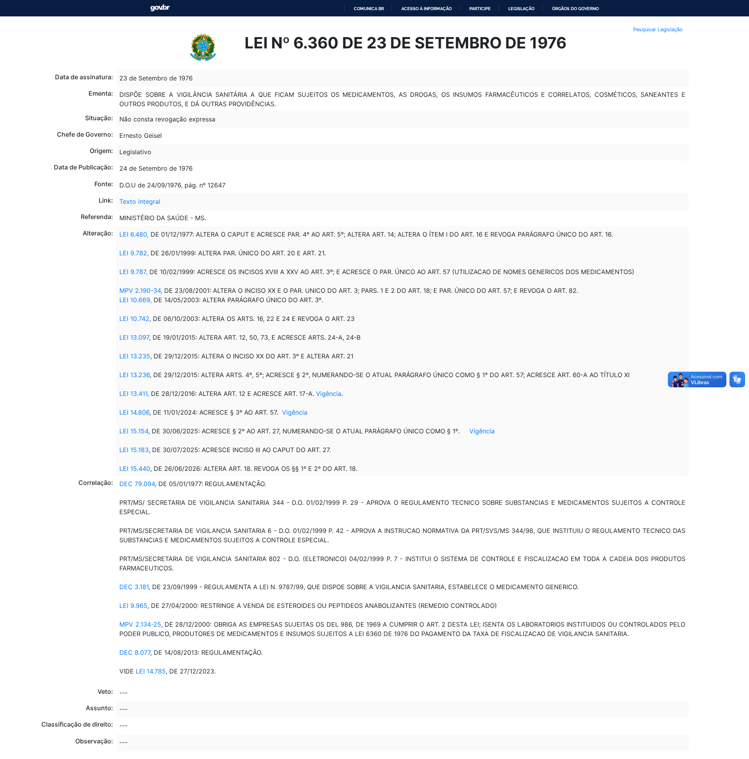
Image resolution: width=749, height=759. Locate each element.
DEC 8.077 (134, 652)
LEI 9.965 (133, 605)
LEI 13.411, (134, 393)
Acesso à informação (426, 8)
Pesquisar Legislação (658, 29)
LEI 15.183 (134, 450)
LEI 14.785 (151, 671)
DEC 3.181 (134, 587)
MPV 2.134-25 (140, 624)
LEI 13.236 (134, 375)
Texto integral (139, 201)
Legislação (521, 8)
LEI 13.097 (134, 337)
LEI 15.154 (133, 431)
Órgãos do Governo (575, 8)
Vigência (328, 393)
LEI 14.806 (134, 412)
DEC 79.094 (137, 484)
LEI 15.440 (134, 468)
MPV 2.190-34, (141, 290)
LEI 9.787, (133, 272)
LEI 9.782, (135, 253)
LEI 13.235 (134, 356)
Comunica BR (369, 8)
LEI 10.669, (135, 300)
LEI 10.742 (134, 318)
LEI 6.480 (133, 234)
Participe (480, 8)
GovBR (160, 8)
